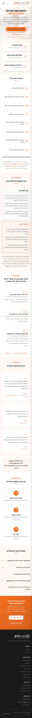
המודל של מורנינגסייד (25, 671)
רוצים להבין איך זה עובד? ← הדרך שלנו (16, 353)
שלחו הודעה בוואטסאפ (16, 623)
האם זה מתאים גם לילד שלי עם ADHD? (18, 581)
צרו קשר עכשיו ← (6, 713)
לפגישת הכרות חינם (16, 617)
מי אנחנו (28, 649)
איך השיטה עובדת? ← (16, 35)
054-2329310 (26, 699)
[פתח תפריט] (3, 3)
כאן (7, 266)
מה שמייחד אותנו (26, 660)
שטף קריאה (7, 162)
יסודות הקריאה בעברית (24, 666)
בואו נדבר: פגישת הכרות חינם (16, 29)
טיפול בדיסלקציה (16, 164)
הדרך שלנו (27, 652)
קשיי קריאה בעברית (10, 166)
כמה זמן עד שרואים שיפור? (21, 574)
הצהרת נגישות (27, 714)
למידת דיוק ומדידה (25, 674)
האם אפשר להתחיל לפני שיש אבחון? (18, 561)
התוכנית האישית (26, 685)
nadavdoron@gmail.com (24, 702)
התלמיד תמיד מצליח (25, 691)
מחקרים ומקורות (26, 677)
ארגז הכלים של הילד (25, 688)
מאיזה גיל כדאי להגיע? (23, 567)
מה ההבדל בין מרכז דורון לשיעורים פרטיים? (19, 588)
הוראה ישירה (27, 669)
